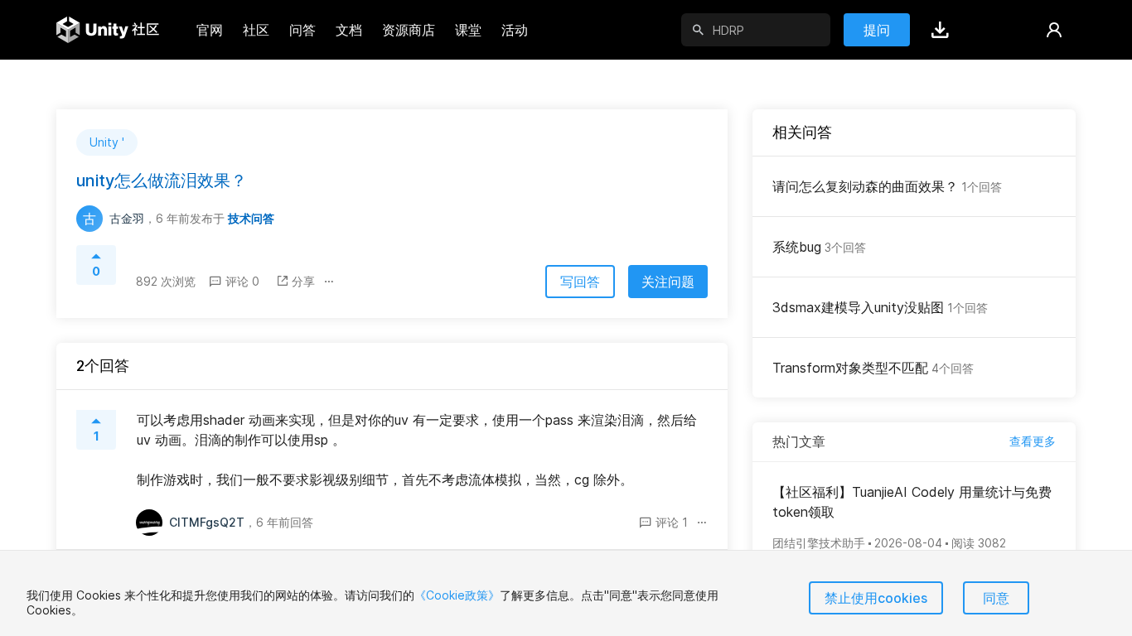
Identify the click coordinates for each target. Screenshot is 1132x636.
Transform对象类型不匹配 (873, 367)
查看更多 (1032, 441)
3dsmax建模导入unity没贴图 (880, 307)
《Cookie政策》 (457, 595)
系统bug (819, 246)
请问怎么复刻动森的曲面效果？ (887, 186)
